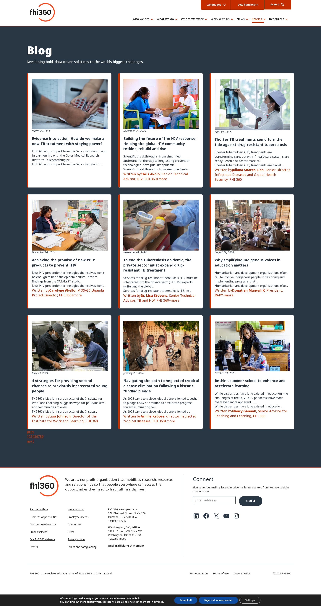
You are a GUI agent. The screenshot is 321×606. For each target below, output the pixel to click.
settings (158, 602)
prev (30, 431)
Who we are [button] (141, 19)
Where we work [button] (192, 19)
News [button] (241, 19)
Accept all (186, 600)
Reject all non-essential (218, 600)
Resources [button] (276, 19)
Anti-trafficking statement (126, 545)
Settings (250, 600)
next (30, 441)
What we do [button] (165, 19)
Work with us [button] (220, 19)
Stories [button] (257, 19)
